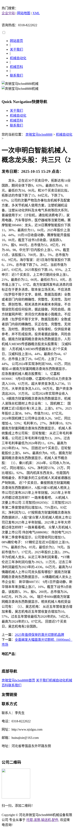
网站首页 (16, 41)
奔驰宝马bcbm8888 (38, 134)
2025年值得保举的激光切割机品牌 (39, 634)
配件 (55, 820)
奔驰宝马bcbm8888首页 (18, 680)
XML (36, 13)
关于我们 (16, 49)
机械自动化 (18, 58)
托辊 (29, 820)
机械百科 (16, 67)
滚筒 (37, 820)
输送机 (46, 820)
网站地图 (23, 13)
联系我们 (16, 75)
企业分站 (8, 13)
